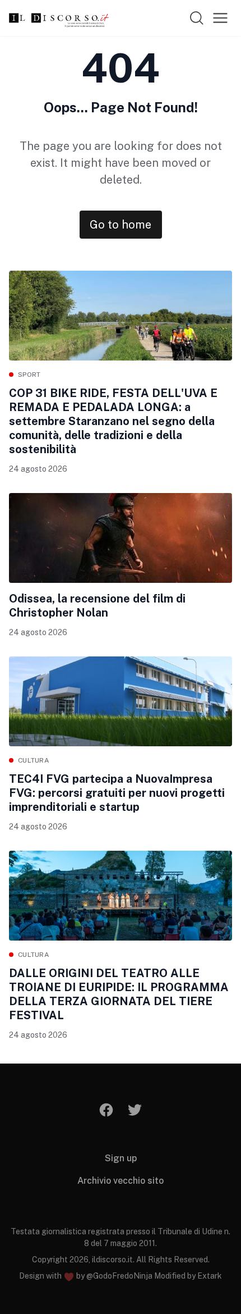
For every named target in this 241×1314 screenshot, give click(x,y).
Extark (209, 1275)
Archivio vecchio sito (120, 1180)
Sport (29, 374)
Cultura (33, 760)
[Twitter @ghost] (135, 1110)
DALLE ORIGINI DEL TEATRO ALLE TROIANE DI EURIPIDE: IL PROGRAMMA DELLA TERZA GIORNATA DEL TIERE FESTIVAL (119, 994)
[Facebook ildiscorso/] (107, 1110)
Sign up (121, 1158)
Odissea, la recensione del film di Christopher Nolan (97, 605)
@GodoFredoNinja (119, 1275)
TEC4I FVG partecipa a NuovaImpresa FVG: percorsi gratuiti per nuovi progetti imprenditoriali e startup (117, 793)
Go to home (120, 224)
